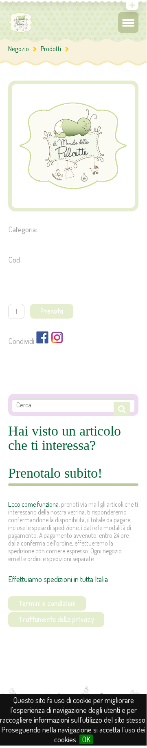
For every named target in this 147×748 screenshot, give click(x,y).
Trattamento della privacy (56, 619)
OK (86, 739)
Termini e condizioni (47, 603)
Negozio (18, 48)
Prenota (51, 310)
